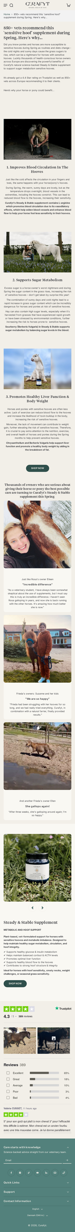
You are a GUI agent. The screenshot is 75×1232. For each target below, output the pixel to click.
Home (7, 14)
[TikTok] (28, 1172)
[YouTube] (37, 1172)
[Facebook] (11, 1172)
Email (8, 1160)
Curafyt (42, 1225)
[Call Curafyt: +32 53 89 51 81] (63, 1172)
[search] (11, 5)
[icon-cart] (67, 5)
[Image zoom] (37, 868)
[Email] (55, 1172)
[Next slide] (43, 908)
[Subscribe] (67, 1160)
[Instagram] (20, 1172)
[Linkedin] (46, 1172)
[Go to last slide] (32, 908)
